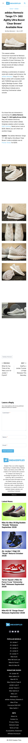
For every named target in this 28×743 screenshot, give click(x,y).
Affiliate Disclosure (14, 734)
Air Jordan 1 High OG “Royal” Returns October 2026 (12, 553)
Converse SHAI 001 (14, 705)
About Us (14, 716)
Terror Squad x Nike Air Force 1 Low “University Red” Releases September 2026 (13, 583)
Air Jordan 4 (14, 648)
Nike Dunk (14, 657)
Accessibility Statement (14, 731)
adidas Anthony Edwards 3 (14, 699)
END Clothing (6, 126)
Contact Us (14, 719)
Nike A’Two (14, 702)
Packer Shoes (6, 142)
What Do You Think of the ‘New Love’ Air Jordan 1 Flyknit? (6, 369)
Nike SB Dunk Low (14, 659)
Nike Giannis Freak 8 (14, 682)
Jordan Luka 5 (14, 685)
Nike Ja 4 (14, 694)
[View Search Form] (24, 3)
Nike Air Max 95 (14, 665)
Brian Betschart (11, 31)
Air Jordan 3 (14, 645)
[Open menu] (3, 3)
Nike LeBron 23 (14, 676)
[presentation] (14, 511)
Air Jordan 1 (14, 642)
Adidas (16, 8)
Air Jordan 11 (14, 654)
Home (11, 8)
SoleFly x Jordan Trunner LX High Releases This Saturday (21, 369)
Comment (6, 413)
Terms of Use (14, 728)
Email (5, 445)
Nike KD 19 (14, 679)
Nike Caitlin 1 (14, 708)
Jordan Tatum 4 (14, 688)
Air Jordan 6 (14, 651)
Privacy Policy (14, 722)
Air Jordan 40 (14, 673)
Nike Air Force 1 (14, 662)
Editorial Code (14, 725)
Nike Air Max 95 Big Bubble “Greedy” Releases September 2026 (14, 525)
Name (5, 437)
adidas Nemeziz (7, 76)
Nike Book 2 (14, 696)
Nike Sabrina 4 (14, 691)
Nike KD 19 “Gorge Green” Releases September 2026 (13, 611)
